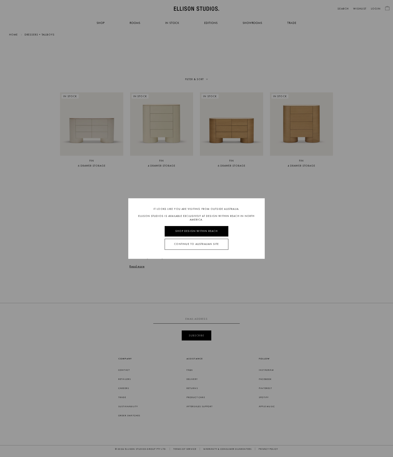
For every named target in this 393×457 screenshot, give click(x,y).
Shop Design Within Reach (196, 231)
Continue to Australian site (196, 244)
